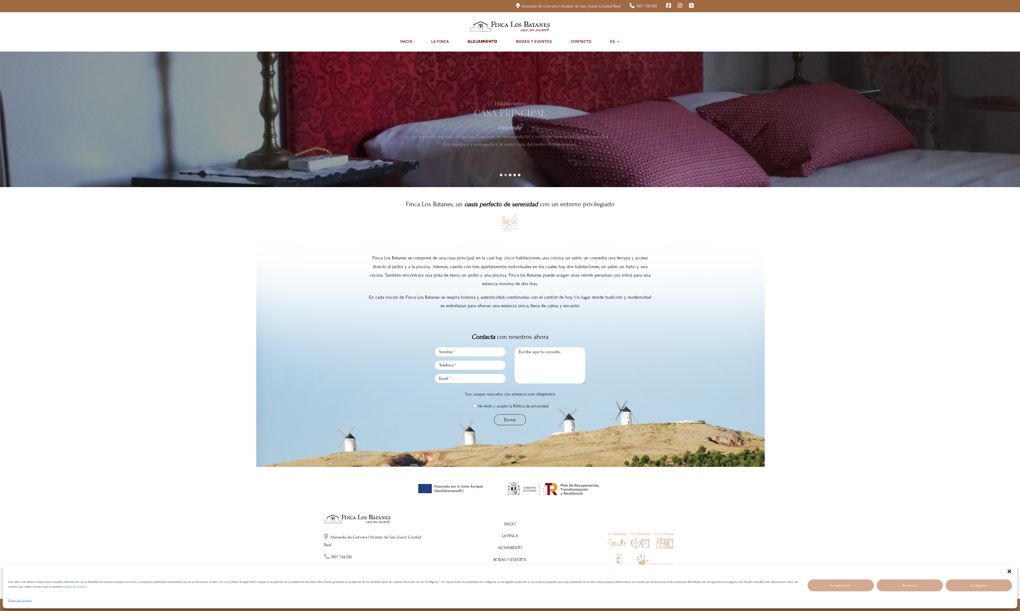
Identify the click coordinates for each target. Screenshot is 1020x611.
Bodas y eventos (534, 41)
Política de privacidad (531, 406)
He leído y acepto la (513, 406)
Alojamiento (482, 41)
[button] (1009, 571)
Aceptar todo (840, 585)
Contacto (581, 41)
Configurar (979, 585)
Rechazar (910, 585)
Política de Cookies (20, 600)
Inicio (406, 41)
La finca (440, 41)
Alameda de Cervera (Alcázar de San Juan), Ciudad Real (570, 6)
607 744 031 (647, 6)
